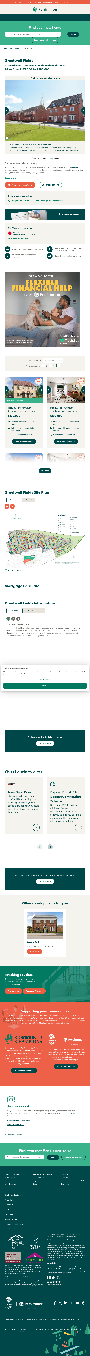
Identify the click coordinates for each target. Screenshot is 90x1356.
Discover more (45, 743)
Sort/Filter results (34, 360)
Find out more (13, 991)
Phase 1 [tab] (29, 499)
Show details (45, 679)
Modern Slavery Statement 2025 (72, 1181)
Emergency (65, 1184)
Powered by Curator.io (14, 1134)
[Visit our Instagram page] (71, 1303)
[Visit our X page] (60, 1303)
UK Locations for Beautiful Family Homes (66, 1329)
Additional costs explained (42, 1174)
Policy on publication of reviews (16, 1224)
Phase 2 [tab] (13, 499)
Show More (45, 470)
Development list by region (45, 40)
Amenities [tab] (14, 610)
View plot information (24, 441)
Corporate (36, 1181)
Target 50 (64, 1177)
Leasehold (64, 1174)
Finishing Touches (11, 1181)
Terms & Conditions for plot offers (17, 1229)
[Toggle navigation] (5, 18)
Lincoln (21, 1331)
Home (5, 49)
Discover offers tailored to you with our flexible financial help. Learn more (45, 2)
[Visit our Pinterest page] (83, 1303)
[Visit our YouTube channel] (77, 1303)
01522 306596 (52, 185)
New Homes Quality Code (14, 1195)
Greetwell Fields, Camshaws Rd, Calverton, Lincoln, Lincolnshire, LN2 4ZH (36, 65)
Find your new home (12, 1174)
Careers (35, 1184)
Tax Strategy (9, 1214)
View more (34, 951)
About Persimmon (11, 1184)
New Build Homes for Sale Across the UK (34, 1329)
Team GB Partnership (66, 1066)
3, (54, 366)
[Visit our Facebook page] (55, 1303)
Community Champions (24, 1070)
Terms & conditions (11, 1219)
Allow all (45, 685)
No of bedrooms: (33, 366)
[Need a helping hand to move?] (42, 309)
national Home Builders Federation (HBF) (60, 1269)
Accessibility (9, 1205)
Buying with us (10, 1177)
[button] (11, 110)
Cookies (7, 1209)
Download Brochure (34, 991)
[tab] (8, 619)
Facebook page (70, 1113)
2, (46, 366)
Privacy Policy (9, 1200)
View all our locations (73, 1157)
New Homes (14, 49)
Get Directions (33, 610)
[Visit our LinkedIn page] (65, 1303)
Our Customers (38, 1177)
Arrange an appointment (22, 185)
